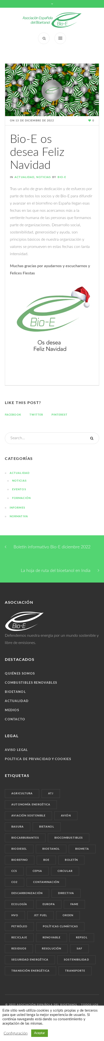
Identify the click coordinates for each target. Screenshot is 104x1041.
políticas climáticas (60, 926)
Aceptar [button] (39, 1033)
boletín (71, 860)
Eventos (19, 489)
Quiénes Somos (20, 673)
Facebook (13, 414)
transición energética (30, 970)
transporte (75, 970)
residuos (18, 948)
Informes (17, 507)
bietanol (46, 826)
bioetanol (51, 849)
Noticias (43, 177)
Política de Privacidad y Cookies (38, 759)
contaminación (46, 882)
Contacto (15, 719)
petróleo (19, 926)
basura (17, 826)
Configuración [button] (16, 1033)
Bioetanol (15, 692)
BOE (46, 860)
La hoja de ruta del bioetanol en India (55, 571)
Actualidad (24, 177)
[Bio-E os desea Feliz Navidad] (52, 90)
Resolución (51, 948)
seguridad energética (29, 959)
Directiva (66, 893)
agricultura (22, 793)
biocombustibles (68, 837)
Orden (68, 915)
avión (66, 815)
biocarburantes (25, 837)
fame (74, 904)
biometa (82, 849)
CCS (14, 871)
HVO (14, 915)
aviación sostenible (28, 815)
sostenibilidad (76, 959)
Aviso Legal (16, 750)
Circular (65, 871)
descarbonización (27, 893)
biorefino (19, 860)
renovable (51, 937)
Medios (12, 710)
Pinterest (60, 414)
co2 (14, 882)
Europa (49, 904)
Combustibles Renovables (31, 682)
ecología (19, 904)
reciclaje (19, 937)
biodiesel (19, 849)
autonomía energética (30, 804)
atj (50, 793)
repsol (82, 937)
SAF (79, 948)
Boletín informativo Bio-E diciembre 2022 (52, 547)
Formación (21, 498)
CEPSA (37, 871)
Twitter (36, 414)
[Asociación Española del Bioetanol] (52, 20)
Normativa (19, 516)
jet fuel (40, 915)
